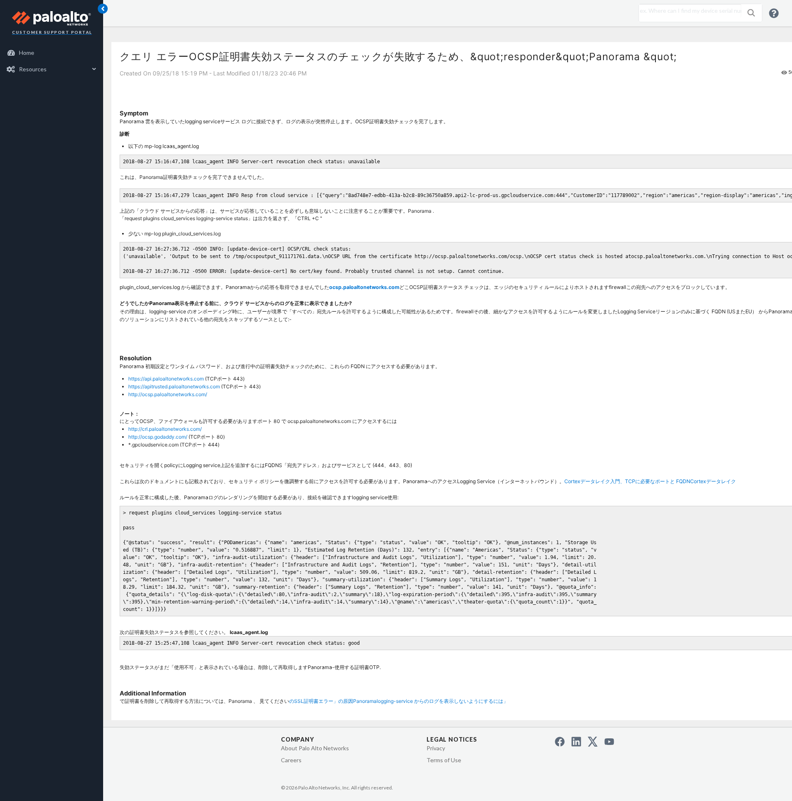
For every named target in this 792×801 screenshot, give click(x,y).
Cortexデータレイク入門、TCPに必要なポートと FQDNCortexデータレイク (650, 481)
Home (26, 52)
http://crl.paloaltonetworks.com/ (165, 429)
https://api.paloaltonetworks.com (166, 379)
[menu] (51, 61)
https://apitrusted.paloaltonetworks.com (174, 386)
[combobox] (688, 10)
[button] (751, 12)
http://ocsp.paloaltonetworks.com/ (167, 394)
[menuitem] (52, 53)
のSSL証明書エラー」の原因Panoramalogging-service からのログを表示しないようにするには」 (398, 701)
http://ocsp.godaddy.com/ (157, 437)
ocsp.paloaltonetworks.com (364, 287)
